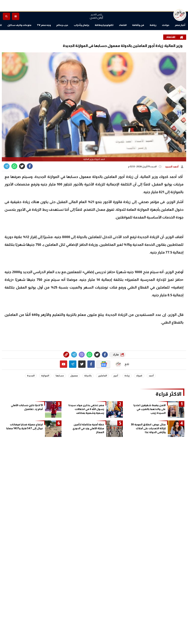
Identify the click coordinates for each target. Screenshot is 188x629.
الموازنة (45, 375)
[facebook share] (30, 166)
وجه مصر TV (44, 25)
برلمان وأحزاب (81, 25)
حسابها (60, 375)
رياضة (153, 25)
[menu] (15, 16)
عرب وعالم (62, 25)
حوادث (165, 25)
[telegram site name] (72, 364)
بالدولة (88, 375)
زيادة (127, 375)
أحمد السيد (172, 166)
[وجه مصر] (179, 14)
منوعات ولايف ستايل (19, 25)
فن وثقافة (138, 25)
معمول (74, 375)
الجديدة (31, 375)
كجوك (139, 375)
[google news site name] (103, 364)
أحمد (151, 375)
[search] (6, 16)
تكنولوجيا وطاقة (104, 25)
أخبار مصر (180, 25)
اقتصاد (123, 25)
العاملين (102, 375)
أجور (115, 375)
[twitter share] (22, 166)
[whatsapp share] (14, 166)
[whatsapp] (66, 355)
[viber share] (7, 166)
